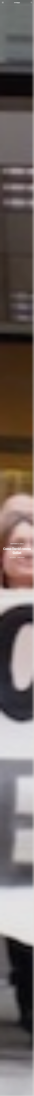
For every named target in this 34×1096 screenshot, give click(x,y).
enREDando (21, 557)
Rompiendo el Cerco (17, 543)
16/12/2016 (12, 557)
